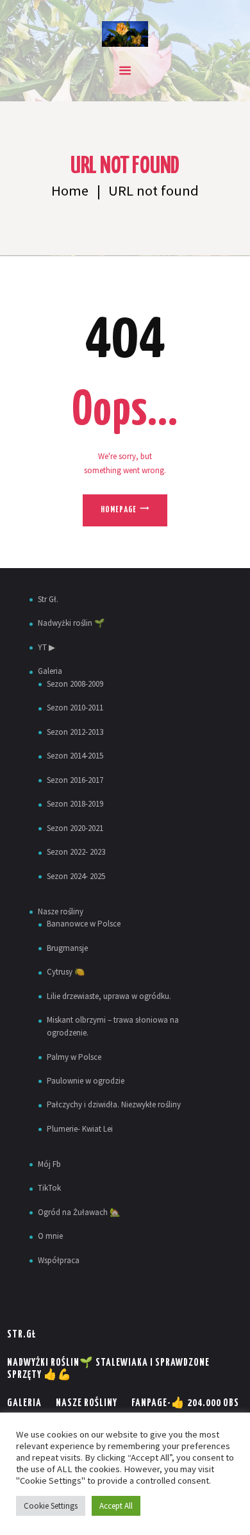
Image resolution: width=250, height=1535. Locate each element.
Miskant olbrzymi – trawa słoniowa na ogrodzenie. (113, 1026)
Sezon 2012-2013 (75, 731)
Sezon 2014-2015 (75, 755)
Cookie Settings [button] (51, 1505)
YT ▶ (46, 647)
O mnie (50, 1235)
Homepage (119, 510)
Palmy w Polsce (74, 1057)
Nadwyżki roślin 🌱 (71, 622)
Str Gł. (48, 599)
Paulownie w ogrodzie (85, 1080)
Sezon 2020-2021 (75, 828)
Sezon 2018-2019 (75, 803)
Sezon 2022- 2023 (76, 851)
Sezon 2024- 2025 (76, 876)
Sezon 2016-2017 (75, 780)
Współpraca (58, 1260)
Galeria (50, 671)
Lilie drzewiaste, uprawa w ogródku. (109, 996)
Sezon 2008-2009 (75, 683)
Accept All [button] (116, 1505)
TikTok (49, 1187)
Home (69, 190)
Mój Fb (49, 1164)
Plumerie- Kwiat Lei (80, 1128)
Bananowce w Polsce (84, 923)
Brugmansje (67, 948)
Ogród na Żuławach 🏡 (79, 1212)
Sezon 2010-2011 (75, 707)
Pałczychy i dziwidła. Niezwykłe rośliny (114, 1104)
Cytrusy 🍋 (66, 971)
